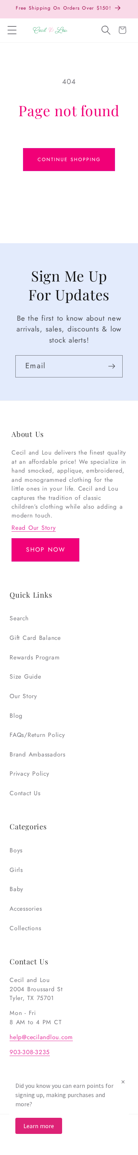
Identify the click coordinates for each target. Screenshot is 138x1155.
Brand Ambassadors (38, 754)
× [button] (123, 1081)
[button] (12, 30)
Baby (16, 889)
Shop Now (45, 549)
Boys (16, 850)
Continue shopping (69, 159)
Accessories (26, 908)
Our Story (23, 696)
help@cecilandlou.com (41, 1037)
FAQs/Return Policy (37, 734)
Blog (16, 715)
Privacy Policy (29, 773)
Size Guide (25, 676)
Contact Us (25, 793)
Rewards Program (34, 657)
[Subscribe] (111, 366)
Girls (16, 869)
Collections (25, 928)
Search (19, 618)
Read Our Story (34, 527)
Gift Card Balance (35, 637)
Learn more (38, 1126)
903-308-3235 (30, 1052)
